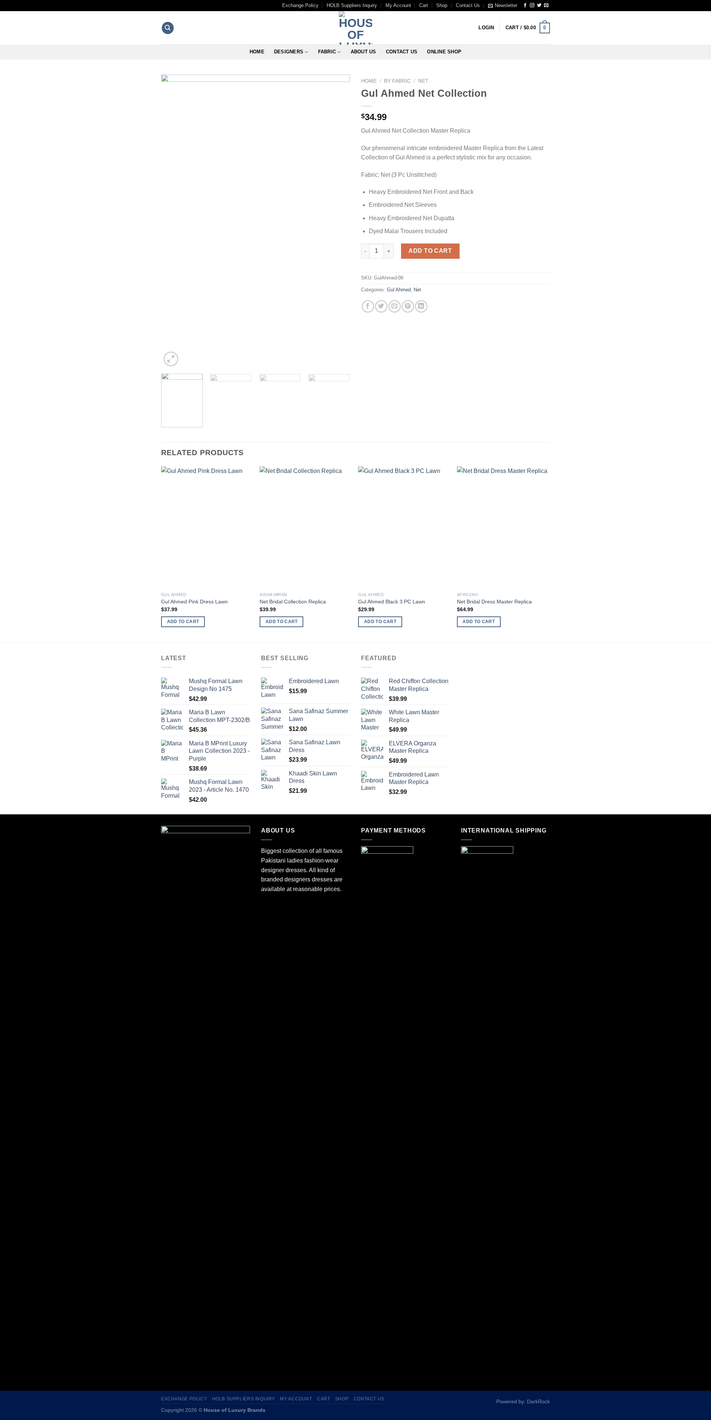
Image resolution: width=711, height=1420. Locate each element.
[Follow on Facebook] (525, 5)
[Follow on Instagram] (532, 5)
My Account (398, 5)
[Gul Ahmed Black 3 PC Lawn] (404, 527)
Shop (441, 5)
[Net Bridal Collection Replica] (305, 527)
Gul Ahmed (399, 289)
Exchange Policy (300, 5)
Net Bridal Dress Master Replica (494, 602)
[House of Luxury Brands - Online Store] (355, 27)
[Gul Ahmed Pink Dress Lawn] (207, 527)
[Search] (168, 28)
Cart (423, 5)
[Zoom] (171, 359)
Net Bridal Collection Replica (293, 602)
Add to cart (430, 251)
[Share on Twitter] (381, 306)
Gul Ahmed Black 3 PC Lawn (391, 602)
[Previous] (174, 221)
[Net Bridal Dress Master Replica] (502, 527)
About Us (363, 51)
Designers (288, 51)
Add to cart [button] (183, 621)
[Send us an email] (546, 5)
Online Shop (444, 51)
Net (423, 81)
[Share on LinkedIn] (421, 306)
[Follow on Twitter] (539, 5)
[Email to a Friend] (394, 306)
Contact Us (468, 5)
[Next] (337, 221)
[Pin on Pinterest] (408, 306)
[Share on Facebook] (368, 306)
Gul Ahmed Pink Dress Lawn (194, 602)
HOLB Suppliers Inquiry (352, 5)
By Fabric (397, 81)
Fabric (327, 51)
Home (257, 51)
